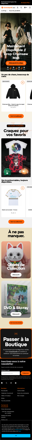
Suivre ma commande (23, 393)
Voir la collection (16, 222)
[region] (16, 96)
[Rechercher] (21, 7)
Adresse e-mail (5, 370)
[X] (6, 383)
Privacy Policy (19, 429)
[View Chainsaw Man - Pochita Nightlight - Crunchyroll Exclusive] (23, 171)
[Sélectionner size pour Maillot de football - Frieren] (23, 188)
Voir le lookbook (16, 116)
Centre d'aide (20, 390)
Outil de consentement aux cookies (8, 412)
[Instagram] (11, 383)
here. (19, 431)
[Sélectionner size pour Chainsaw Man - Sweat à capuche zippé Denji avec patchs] (23, 82)
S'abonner (26, 373)
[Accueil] (8, 7)
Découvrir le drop (16, 63)
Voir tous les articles (16, 323)
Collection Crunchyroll (7, 393)
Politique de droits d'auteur (6, 416)
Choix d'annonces (6, 409)
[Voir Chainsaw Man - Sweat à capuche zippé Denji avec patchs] (13, 92)
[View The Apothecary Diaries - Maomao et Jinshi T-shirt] (16, 146)
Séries (2, 398)
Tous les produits (14, 10)
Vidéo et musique (6, 395)
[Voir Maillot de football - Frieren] (13, 197)
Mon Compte (20, 395)
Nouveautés (4, 390)
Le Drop (3, 10)
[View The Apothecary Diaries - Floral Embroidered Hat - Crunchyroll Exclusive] (7, 173)
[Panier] (30, 7)
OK (16, 435)
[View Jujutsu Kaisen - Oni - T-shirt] (16, 163)
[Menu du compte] (17, 7)
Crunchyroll (13, 351)
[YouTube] (16, 383)
